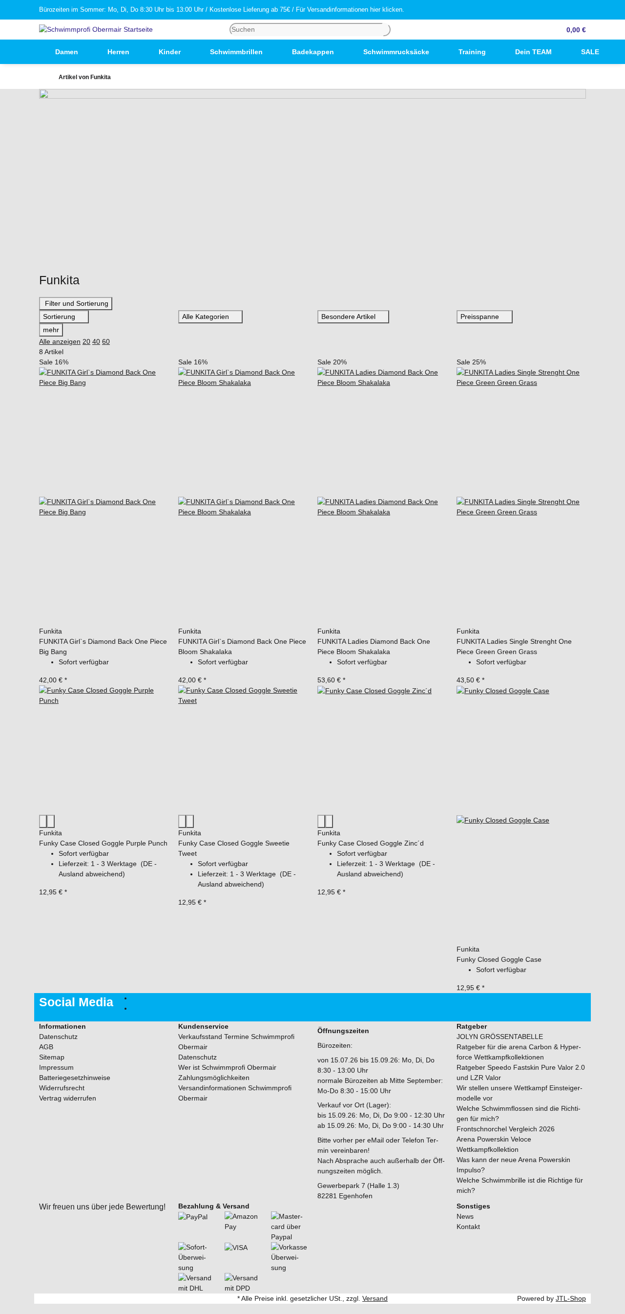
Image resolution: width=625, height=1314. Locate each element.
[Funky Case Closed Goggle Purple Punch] (103, 750)
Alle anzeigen (60, 341)
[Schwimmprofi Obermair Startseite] (96, 29)
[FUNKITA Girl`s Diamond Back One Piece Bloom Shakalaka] (243, 496)
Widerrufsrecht (61, 1088)
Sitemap (51, 1057)
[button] (572, 30)
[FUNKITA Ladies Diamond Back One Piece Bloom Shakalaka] (382, 496)
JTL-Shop (571, 1298)
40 (96, 341)
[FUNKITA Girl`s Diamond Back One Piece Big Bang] (103, 496)
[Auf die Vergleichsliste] (43, 821)
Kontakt (468, 1226)
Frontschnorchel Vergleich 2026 (506, 1129)
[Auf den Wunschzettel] (51, 821)
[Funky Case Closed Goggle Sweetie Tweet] (243, 750)
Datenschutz (58, 1036)
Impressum (56, 1067)
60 (106, 341)
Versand (375, 1298)
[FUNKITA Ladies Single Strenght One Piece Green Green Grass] (521, 496)
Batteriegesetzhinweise (74, 1077)
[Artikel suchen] (387, 29)
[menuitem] (26, 52)
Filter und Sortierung (75, 303)
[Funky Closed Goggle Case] (521, 814)
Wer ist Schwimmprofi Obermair (227, 1067)
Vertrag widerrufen (67, 1098)
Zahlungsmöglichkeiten (214, 1077)
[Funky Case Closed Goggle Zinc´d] (382, 750)
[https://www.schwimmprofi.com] (26, 52)
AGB (46, 1047)
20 (86, 341)
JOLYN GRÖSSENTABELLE (500, 1036)
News (465, 1216)
